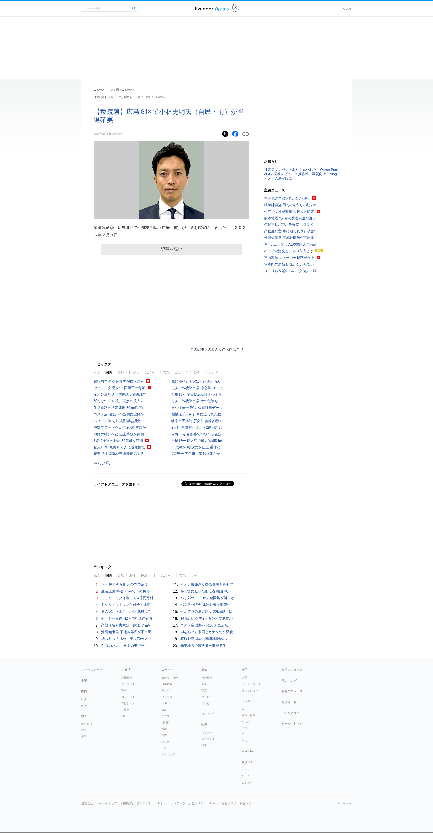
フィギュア (168, 754)
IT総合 (125, 709)
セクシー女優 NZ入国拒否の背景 (119, 388)
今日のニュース (292, 670)
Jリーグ (166, 690)
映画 (204, 724)
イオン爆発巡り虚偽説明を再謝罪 (120, 394)
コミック (247, 782)
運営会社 (87, 803)
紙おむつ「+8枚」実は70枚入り (119, 401)
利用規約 (127, 803)
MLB (164, 703)
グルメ (246, 740)
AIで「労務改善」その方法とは (288, 251)
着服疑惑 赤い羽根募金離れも (203, 639)
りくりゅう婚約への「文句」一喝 (290, 271)
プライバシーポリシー (152, 803)
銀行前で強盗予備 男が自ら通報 (119, 381)
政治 (84, 705)
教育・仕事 (248, 715)
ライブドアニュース (212, 8)
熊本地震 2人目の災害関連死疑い (290, 218)
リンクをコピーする (245, 134)
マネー (246, 727)
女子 (196, 372)
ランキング (289, 680)
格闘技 (165, 722)
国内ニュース (124, 89)
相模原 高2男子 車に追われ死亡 (196, 414)
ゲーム (246, 776)
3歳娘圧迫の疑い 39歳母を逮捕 (118, 441)
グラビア (206, 696)
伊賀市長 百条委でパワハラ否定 (196, 434)
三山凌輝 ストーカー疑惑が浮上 (289, 258)
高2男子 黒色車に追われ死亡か (195, 454)
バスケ (165, 741)
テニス (165, 716)
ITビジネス (128, 703)
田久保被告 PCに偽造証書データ (197, 408)
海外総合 (86, 723)
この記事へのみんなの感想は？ (215, 349)
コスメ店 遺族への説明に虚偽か (119, 414)
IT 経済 (134, 372)
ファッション (250, 690)
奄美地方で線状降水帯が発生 (203, 646)
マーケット (128, 683)
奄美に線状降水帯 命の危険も (194, 401)
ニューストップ (103, 89)
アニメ (246, 769)
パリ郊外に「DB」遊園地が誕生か (207, 598)
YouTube (248, 751)
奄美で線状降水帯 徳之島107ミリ (197, 388)
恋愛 (244, 677)
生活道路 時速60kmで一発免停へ (127, 591)
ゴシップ (181, 372)
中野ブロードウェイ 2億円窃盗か (120, 427)
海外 (120, 372)
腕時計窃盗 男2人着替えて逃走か (206, 618)
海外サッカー (169, 677)
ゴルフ (165, 709)
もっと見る (104, 463)
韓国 (84, 730)
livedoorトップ (107, 803)
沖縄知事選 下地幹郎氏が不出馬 (126, 632)
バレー (165, 747)
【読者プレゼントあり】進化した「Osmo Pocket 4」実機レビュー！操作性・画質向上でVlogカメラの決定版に (301, 174)
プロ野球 (166, 696)
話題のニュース (292, 691)
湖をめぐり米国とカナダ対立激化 (206, 632)
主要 (97, 372)
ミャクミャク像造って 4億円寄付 (127, 598)
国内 (108, 372)
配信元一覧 (289, 702)
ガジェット (128, 696)
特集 (204, 745)
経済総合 (126, 677)
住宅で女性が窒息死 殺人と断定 (289, 212)
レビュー (206, 732)
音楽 (204, 683)
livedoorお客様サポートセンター (232, 803)
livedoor (346, 8)
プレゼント (208, 738)
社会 (84, 699)
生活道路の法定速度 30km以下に (120, 408)
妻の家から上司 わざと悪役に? (125, 611)
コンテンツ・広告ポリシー (188, 803)
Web (124, 690)
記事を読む (171, 249)
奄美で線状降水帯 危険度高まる (119, 454)
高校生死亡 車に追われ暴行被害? (290, 231)
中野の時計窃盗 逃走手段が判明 (119, 434)
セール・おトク (292, 723)
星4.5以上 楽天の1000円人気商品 (290, 244)
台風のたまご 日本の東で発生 (124, 646)
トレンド (211, 372)
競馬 (164, 728)
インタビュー (291, 713)
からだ (246, 721)
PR (123, 716)
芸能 (166, 372)
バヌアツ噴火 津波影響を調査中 (119, 421)
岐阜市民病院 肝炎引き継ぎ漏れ (196, 421)
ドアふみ (235, 8)
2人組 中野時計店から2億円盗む (196, 427)
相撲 (164, 735)
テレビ (205, 703)
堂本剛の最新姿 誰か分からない (289, 264)
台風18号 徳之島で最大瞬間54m (196, 441)
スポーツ (151, 372)
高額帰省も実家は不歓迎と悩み (196, 381)
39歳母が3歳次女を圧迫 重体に (196, 447)
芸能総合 (206, 677)
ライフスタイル (251, 683)
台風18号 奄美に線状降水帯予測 (196, 394)
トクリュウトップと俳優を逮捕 (125, 605)
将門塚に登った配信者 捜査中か (205, 591)
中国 (84, 736)
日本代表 (166, 683)
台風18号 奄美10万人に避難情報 (119, 447)
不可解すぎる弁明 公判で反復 (124, 584)
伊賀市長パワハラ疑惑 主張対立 (289, 225)
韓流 (204, 690)
